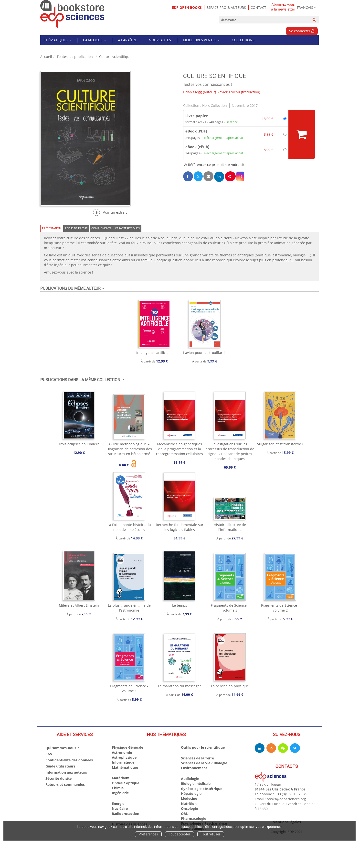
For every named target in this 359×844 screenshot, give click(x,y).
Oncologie (189, 808)
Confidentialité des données (69, 760)
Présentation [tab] (51, 228)
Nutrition (189, 803)
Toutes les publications (76, 56)
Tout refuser (210, 834)
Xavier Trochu (229, 92)
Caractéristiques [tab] (127, 228)
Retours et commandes (65, 784)
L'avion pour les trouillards (204, 352)
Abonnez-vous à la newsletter (283, 7)
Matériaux (120, 778)
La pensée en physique (230, 686)
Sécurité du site (58, 778)
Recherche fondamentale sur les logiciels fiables (179, 527)
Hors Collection (214, 105)
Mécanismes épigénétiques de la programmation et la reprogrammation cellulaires (179, 449)
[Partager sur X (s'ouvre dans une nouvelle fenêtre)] (198, 176)
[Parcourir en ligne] (110, 212)
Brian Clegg (192, 92)
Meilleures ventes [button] (200, 40)
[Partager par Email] (208, 176)
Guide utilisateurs (60, 766)
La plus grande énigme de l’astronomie (129, 608)
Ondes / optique (125, 783)
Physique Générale (127, 747)
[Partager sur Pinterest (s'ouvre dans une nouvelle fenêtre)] (230, 176)
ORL (184, 813)
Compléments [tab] (101, 228)
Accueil (46, 56)
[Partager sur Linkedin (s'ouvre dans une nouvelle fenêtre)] (219, 177)
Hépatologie (191, 793)
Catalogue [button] (93, 40)
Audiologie (190, 778)
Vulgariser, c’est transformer (280, 444)
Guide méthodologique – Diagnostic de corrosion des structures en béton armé (129, 449)
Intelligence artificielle (154, 352)
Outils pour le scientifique (203, 747)
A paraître (127, 40)
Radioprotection (125, 813)
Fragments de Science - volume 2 (280, 608)
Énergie (118, 803)
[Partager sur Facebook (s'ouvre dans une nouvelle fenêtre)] (188, 176)
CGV (48, 754)
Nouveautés (160, 40)
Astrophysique (124, 757)
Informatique (123, 762)
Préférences (148, 834)
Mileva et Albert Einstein (79, 605)
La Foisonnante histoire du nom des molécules (129, 527)
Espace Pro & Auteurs (226, 7)
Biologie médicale (196, 783)
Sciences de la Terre (197, 758)
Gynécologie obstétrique (201, 788)
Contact (258, 7)
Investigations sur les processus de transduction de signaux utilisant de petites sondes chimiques (229, 451)
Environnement (194, 768)
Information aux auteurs (66, 772)
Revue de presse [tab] (76, 228)
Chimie (118, 788)
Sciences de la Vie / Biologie (204, 763)
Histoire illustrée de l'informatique (230, 527)
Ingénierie (120, 792)
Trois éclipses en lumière (78, 444)
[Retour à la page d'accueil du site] (72, 14)
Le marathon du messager (179, 686)
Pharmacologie (193, 818)
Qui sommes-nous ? (62, 747)
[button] (240, 176)
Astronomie (122, 752)
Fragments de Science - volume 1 (129, 688)
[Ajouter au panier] (301, 134)
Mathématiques (125, 767)
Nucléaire (120, 808)
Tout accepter (179, 834)
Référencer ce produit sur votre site (216, 164)
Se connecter (300, 31)
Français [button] (305, 7)
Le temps (179, 605)
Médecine (189, 798)
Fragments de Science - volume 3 (230, 608)
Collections (243, 40)
